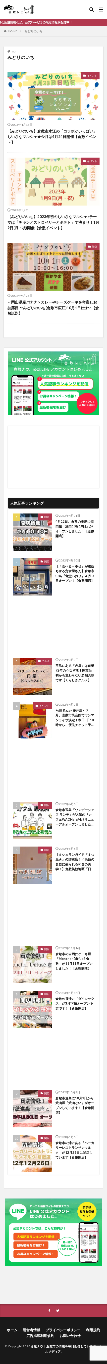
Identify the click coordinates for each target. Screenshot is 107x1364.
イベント (92, 75)
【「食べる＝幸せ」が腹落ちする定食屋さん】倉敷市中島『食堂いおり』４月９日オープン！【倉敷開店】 (74, 573)
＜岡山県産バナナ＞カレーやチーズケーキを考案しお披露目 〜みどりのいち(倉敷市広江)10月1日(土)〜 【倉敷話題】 (53, 307)
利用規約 (93, 1330)
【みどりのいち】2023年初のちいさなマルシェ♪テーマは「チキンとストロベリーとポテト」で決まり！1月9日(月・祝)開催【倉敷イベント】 (53, 222)
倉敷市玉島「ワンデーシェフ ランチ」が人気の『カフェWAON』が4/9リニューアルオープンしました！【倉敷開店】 (74, 817)
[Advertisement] (53, 457)
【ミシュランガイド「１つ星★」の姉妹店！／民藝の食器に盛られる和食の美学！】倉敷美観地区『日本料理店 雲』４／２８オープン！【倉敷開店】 (74, 862)
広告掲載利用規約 (40, 1335)
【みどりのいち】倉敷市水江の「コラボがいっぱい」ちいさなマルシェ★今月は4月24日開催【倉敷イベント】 (52, 136)
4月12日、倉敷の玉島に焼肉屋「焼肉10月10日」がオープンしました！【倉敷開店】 (74, 528)
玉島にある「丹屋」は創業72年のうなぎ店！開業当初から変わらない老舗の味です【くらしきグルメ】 (74, 673)
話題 (94, 246)
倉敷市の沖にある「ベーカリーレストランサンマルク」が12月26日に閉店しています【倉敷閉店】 (74, 1150)
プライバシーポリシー (63, 1330)
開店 (46, 516)
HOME (12, 31)
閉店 (46, 1138)
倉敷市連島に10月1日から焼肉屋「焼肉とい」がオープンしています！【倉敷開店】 (74, 1105)
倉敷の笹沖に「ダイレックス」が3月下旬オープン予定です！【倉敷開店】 (74, 1003)
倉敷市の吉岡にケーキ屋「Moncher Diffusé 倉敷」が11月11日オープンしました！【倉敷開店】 (74, 961)
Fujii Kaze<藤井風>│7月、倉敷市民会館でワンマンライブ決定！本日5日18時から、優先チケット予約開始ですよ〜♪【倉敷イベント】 (74, 717)
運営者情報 (31, 1330)
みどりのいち (34, 31)
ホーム (12, 1330)
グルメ (45, 660)
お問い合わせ (70, 1335)
